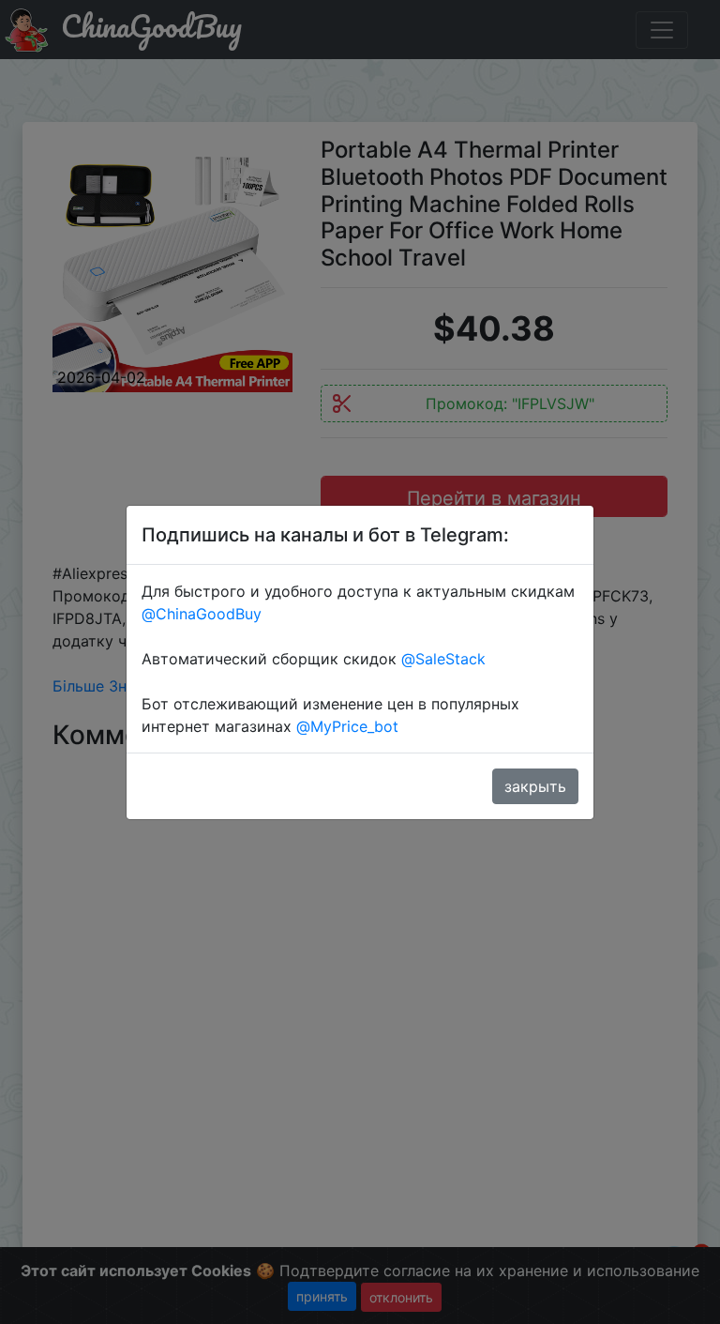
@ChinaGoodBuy (202, 613)
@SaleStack (443, 658)
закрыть (535, 786)
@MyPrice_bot (347, 726)
